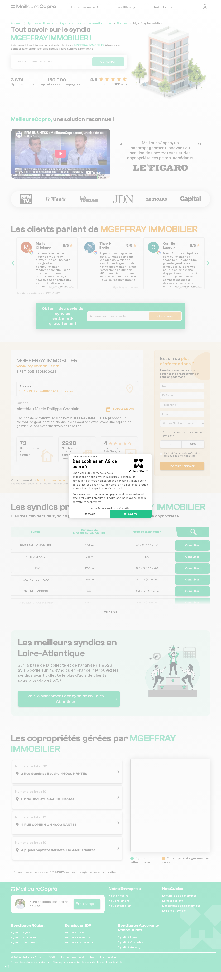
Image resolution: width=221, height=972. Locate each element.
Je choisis (89, 514)
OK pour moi (131, 514)
